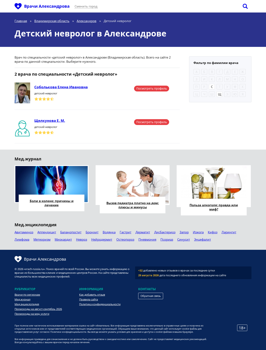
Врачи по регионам (27, 294)
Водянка (109, 232)
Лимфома (22, 239)
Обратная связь (150, 296)
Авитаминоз (24, 232)
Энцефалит (202, 239)
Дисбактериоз (164, 232)
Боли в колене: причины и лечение (52, 203)
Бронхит (92, 232)
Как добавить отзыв (92, 294)
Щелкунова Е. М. (49, 120)
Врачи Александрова (47, 6)
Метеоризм (41, 239)
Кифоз (212, 232)
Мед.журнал (22, 299)
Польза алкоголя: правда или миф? (214, 207)
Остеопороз (125, 239)
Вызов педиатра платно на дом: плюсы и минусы (132, 205)
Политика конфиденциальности (100, 304)
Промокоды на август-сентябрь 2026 (38, 309)
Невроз (81, 239)
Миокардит (63, 239)
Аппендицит (46, 232)
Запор (184, 232)
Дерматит (142, 232)
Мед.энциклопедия (27, 304)
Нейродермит (101, 239)
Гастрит (125, 232)
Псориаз (166, 239)
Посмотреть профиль (151, 88)
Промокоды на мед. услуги (32, 314)
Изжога (198, 232)
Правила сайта (88, 299)
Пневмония (147, 239)
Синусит (183, 239)
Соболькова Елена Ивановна (61, 87)
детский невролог (45, 93)
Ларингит (229, 232)
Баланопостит (70, 232)
